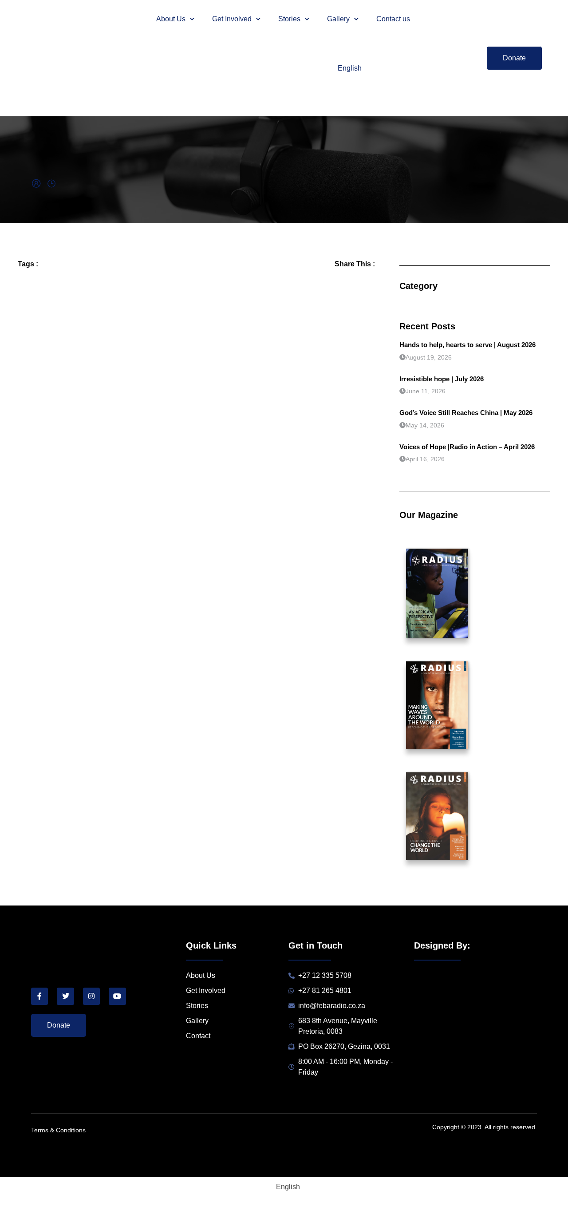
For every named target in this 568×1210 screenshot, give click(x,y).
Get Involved (232, 19)
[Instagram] (91, 996)
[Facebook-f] (39, 996)
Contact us (393, 19)
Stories (289, 19)
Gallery (338, 19)
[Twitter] (65, 996)
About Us (170, 19)
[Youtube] (117, 996)
